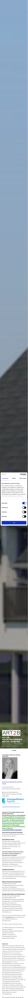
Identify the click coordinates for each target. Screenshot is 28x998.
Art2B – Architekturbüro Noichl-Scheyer (12, 739)
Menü (14, 750)
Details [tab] (14, 478)
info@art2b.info (10, 917)
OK (14, 522)
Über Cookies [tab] (22, 478)
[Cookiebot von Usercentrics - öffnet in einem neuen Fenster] (20, 474)
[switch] (24, 507)
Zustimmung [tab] (5, 478)
